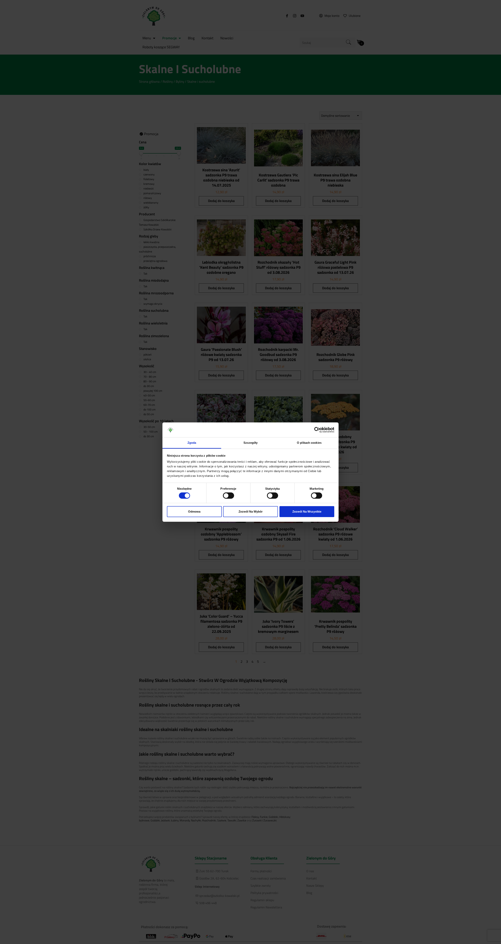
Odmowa (194, 511)
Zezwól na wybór (251, 511)
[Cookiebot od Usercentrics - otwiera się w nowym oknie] (317, 430)
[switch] (228, 495)
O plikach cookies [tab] (309, 442)
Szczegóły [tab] (250, 442)
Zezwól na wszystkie (306, 511)
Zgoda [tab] (191, 442)
